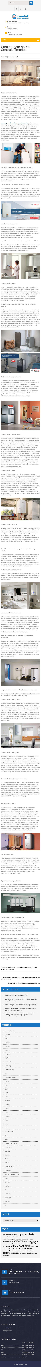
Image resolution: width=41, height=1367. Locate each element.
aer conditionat (9, 1235)
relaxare (20, 1253)
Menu (4, 40)
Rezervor (7, 1155)
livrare (6, 1128)
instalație (11, 969)
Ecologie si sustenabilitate (12, 1077)
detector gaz (8, 1066)
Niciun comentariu (13, 57)
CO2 (12, 1241)
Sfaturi (7, 1163)
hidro (6, 1097)
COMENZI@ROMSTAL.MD (15, 34)
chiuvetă (7, 1050)
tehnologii (8, 1197)
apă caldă (8, 1035)
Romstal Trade (22, 1364)
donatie (9, 1244)
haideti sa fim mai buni (13, 1249)
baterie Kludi (15, 1237)
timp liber (7, 1201)
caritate (24, 1239)
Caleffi (8, 1239)
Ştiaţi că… (7, 1186)
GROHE (7, 1089)
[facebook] (15, 9)
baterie (10, 1237)
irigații (6, 1120)
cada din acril (32, 1237)
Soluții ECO (8, 1182)
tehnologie (34, 1253)
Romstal (24, 1253)
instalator (7, 1116)
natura (13, 1251)
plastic (31, 1251)
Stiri (6, 1190)
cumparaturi (8, 1062)
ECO (33, 1243)
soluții (6, 1178)
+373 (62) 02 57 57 (12, 29)
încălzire (7, 1104)
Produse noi (11, 967)
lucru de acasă (9, 1131)
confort (7, 1058)
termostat (6, 1255)
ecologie (14, 1246)
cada (27, 1237)
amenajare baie (21, 1235)
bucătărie (7, 1042)
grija (6, 1085)
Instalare (7, 1112)
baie (31, 1234)
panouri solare (18, 1251)
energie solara (34, 1246)
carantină (7, 1046)
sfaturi (29, 1253)
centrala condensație (25, 967)
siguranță (8, 1170)
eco (6, 1073)
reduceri (7, 1151)
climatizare (8, 1054)
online (6, 1139)
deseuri (25, 1241)
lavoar (7, 1124)
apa (28, 1235)
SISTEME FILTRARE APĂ (12, 1174)
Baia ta (7, 1038)
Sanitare (7, 1159)
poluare (6, 1253)
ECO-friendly (6, 1246)
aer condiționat (9, 1031)
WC (6, 1205)
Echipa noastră (9, 1069)
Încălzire (7, 1100)
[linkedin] (19, 9)
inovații (7, 1108)
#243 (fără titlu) (7, 1331)
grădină (7, 1081)
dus (29, 1244)
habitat (7, 1093)
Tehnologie (8, 1194)
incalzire (23, 1248)
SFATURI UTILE (9, 1166)
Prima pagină (7, 1328)
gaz (7, 969)
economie (24, 1246)
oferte (6, 1135)
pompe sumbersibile (11, 1143)
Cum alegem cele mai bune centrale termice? (15, 123)
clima (9, 1241)
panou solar (25, 1251)
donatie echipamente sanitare (20, 1244)
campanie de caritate (15, 1239)
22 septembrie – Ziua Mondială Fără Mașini (24, 983)
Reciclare (14, 1253)
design (30, 1241)
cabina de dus (22, 1237)
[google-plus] (25, 9)
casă (27, 1239)
